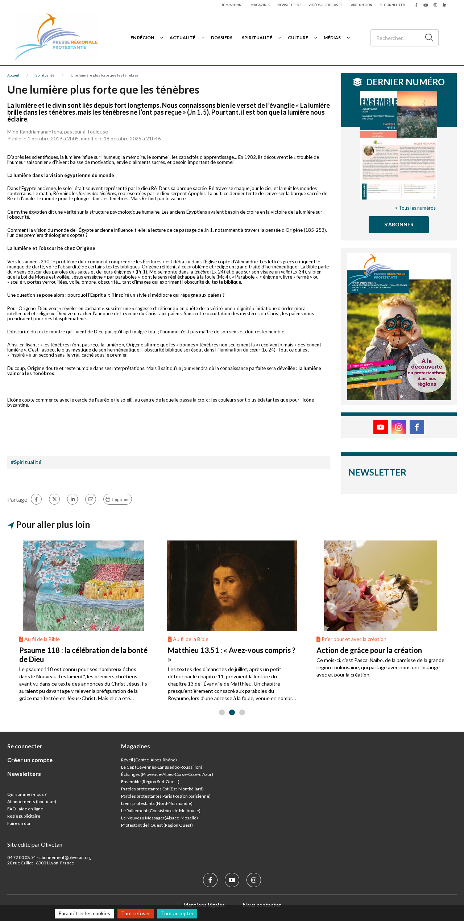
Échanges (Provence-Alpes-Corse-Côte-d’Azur (166, 774)
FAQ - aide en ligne (25, 808)
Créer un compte (30, 759)
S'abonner (399, 224)
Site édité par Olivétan (34, 844)
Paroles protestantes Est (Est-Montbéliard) (162, 789)
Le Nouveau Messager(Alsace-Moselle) (159, 818)
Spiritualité (257, 37)
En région (142, 37)
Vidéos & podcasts (325, 5)
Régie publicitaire (23, 816)
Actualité (182, 37)
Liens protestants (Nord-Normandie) (156, 803)
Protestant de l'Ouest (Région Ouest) (157, 825)
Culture (298, 37)
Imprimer (121, 499)
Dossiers (221, 37)
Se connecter (392, 5)
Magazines (260, 5)
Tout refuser (135, 913)
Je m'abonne (232, 5)
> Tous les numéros (415, 208)
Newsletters (289, 5)
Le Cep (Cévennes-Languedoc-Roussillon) (161, 767)
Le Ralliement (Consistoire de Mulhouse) (160, 810)
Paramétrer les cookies (84, 913)
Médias (332, 37)
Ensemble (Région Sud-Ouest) (150, 781)
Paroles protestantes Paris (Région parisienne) (166, 796)
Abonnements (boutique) (31, 801)
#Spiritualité (26, 462)
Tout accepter (177, 913)
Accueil (13, 75)
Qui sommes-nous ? (26, 794)
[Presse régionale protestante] (56, 37)
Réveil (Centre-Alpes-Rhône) (149, 759)
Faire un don (360, 5)
